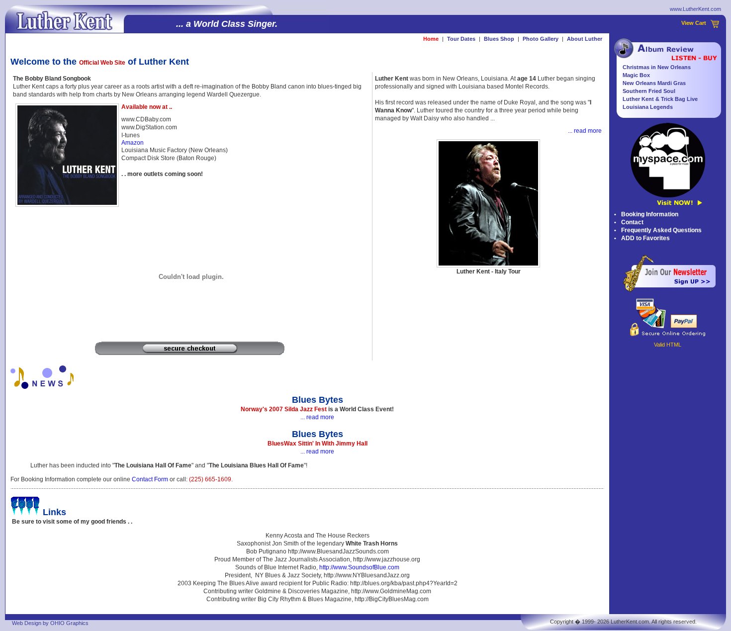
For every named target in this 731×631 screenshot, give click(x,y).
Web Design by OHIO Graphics (50, 623)
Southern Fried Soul (649, 91)
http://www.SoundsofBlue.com (359, 567)
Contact (632, 222)
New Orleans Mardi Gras (654, 83)
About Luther (584, 39)
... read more (585, 130)
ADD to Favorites (645, 238)
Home (431, 39)
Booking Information (649, 214)
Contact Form (150, 479)
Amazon (132, 142)
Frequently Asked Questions (661, 230)
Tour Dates (461, 39)
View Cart (693, 23)
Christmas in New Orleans (657, 67)
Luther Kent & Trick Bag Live (660, 99)
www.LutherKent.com (695, 9)
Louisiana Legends (648, 107)
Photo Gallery (540, 39)
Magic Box (636, 75)
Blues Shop (499, 39)
